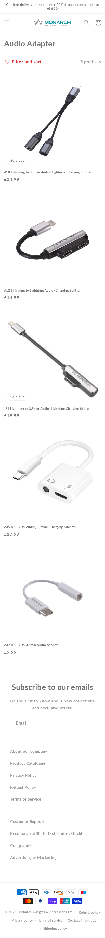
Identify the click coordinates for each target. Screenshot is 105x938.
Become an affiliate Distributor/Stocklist (48, 833)
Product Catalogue (27, 763)
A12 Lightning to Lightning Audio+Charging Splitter (42, 291)
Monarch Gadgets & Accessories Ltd (45, 912)
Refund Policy (23, 787)
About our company (28, 751)
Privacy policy (22, 920)
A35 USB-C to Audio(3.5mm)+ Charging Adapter (40, 527)
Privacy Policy (23, 775)
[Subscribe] (89, 723)
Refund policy (89, 912)
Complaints (21, 845)
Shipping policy (55, 928)
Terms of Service (25, 799)
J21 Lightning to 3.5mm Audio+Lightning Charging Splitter (47, 409)
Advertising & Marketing (33, 857)
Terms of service (50, 920)
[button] (6, 23)
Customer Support (27, 821)
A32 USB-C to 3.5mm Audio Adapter (31, 645)
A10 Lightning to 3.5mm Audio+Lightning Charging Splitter (48, 172)
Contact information (83, 920)
